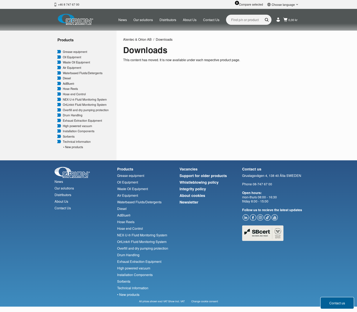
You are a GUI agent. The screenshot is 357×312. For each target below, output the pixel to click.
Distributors (167, 19)
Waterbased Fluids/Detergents (82, 73)
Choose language (283, 4)
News (122, 19)
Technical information (77, 142)
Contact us (337, 303)
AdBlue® (68, 84)
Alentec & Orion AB (137, 39)
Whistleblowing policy (199, 182)
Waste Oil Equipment (76, 62)
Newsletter (189, 202)
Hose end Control (74, 94)
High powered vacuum (77, 126)
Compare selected (251, 4)
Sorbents (69, 136)
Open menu (59, 51)
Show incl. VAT (176, 301)
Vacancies (189, 169)
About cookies (192, 195)
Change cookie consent (204, 301)
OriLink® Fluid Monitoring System (85, 105)
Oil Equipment (72, 57)
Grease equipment (75, 52)
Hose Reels (70, 89)
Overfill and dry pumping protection (86, 110)
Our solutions (143, 19)
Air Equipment (72, 68)
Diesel (67, 78)
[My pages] (278, 19)
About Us (189, 19)
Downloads (164, 39)
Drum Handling (72, 115)
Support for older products (203, 175)
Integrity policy (193, 189)
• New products (73, 147)
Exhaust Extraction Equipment (82, 121)
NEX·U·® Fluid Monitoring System (85, 99)
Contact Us (211, 19)
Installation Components (78, 131)
